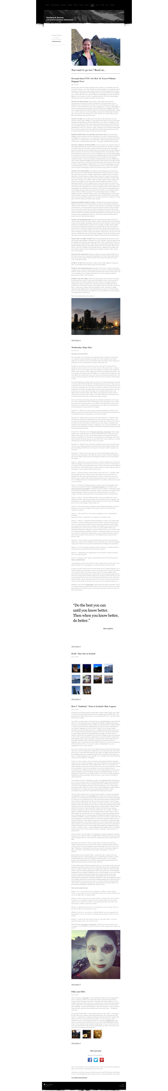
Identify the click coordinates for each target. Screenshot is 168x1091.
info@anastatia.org (56, 41)
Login (122, 1084)
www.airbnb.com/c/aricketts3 (79, 1077)
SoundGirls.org (110, 1020)
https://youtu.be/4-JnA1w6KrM (80, 488)
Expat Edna (86, 998)
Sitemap (50, 1084)
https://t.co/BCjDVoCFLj (78, 559)
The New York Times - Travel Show (101, 432)
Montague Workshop (99, 487)
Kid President (90, 584)
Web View (121, 1086)
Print (46, 1084)
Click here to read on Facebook (79, 353)
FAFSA (93, 796)
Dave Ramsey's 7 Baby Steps (88, 924)
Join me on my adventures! (95, 1055)
